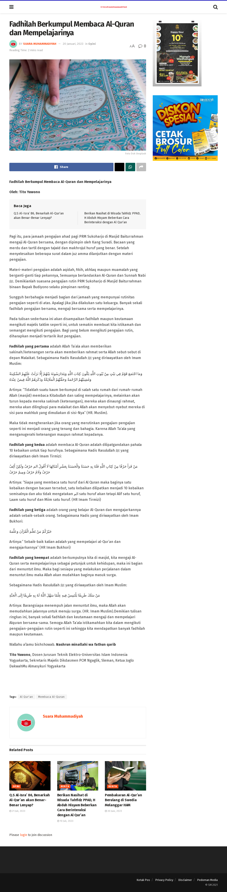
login (23, 835)
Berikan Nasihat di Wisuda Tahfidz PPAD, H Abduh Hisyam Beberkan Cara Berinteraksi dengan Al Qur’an (112, 218)
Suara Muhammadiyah (39, 43)
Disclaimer (185, 880)
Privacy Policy (164, 880)
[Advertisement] (185, 197)
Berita (65, 786)
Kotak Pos (143, 880)
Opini (92, 43)
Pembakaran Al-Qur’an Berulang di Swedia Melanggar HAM (123, 800)
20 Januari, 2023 (73, 43)
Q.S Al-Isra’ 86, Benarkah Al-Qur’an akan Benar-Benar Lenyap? (29, 800)
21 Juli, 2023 (18, 811)
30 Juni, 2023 (114, 811)
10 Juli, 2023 (66, 821)
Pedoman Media (207, 880)
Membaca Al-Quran (51, 696)
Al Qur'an (26, 696)
